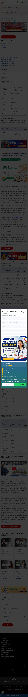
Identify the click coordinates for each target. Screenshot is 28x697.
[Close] (26, 336)
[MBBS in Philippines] (14, 348)
